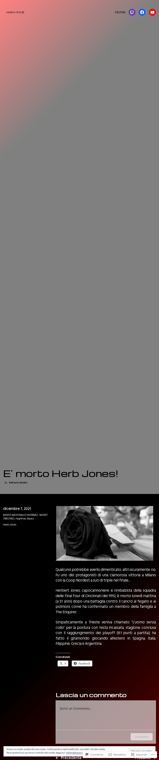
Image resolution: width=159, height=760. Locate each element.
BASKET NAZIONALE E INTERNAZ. (20, 514)
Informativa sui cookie (77, 752)
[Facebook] (142, 12)
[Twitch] (132, 12)
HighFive (21, 518)
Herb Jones (9, 524)
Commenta (142, 736)
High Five (15, 12)
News (30, 518)
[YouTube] (152, 12)
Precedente (71, 758)
